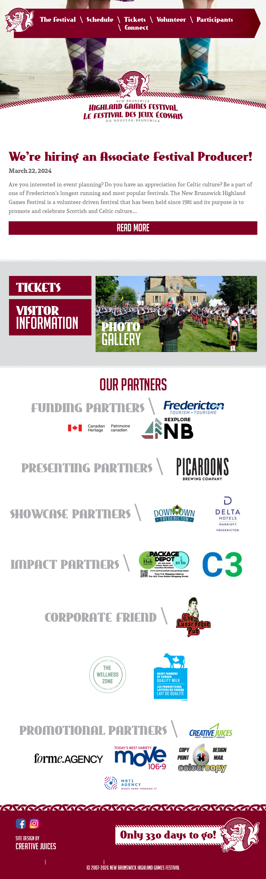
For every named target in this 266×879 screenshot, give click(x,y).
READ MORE (133, 229)
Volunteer (171, 20)
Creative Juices (36, 847)
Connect (136, 28)
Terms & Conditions (131, 861)
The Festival (58, 20)
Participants (215, 20)
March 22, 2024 (30, 170)
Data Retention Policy (74, 861)
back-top (258, 871)
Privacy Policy (26, 861)
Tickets (135, 20)
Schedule (100, 20)
